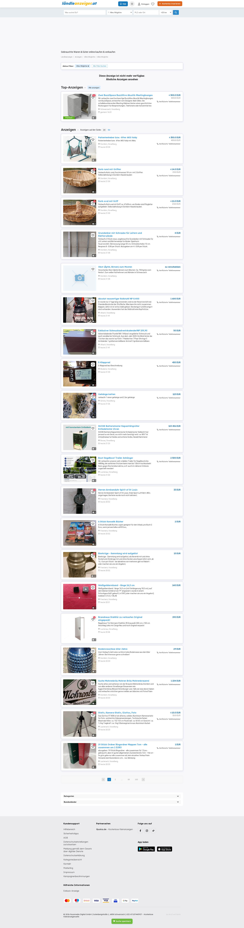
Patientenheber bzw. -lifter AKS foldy (117, 137)
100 (136, 779)
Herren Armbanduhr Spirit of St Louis (117, 489)
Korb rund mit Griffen (109, 169)
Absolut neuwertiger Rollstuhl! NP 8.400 (118, 298)
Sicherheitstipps (71, 833)
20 (104, 130)
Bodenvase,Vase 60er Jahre (112, 649)
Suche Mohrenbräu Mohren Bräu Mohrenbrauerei (123, 681)
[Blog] (153, 830)
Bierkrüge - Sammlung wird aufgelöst (118, 553)
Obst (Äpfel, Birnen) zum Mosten (115, 267)
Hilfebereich (69, 829)
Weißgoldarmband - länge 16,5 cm (116, 585)
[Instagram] (146, 830)
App (124, 4)
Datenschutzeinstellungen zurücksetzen (75, 843)
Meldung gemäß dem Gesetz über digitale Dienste (77, 850)
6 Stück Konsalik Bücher (110, 521)
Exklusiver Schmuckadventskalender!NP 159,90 (122, 330)
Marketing (68, 868)
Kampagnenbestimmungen (76, 876)
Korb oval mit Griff (108, 201)
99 (129, 779)
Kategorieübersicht (72, 859)
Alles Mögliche (81, 66)
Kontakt (67, 864)
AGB (65, 837)
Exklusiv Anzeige (71, 891)
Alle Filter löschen (99, 66)
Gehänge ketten (106, 394)
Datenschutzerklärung (74, 855)
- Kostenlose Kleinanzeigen (114, 829)
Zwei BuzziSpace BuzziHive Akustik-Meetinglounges (125, 95)
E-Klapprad (104, 362)
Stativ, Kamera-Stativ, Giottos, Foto (117, 712)
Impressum (69, 872)
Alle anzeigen (94, 88)
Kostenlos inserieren (170, 4)
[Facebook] (140, 830)
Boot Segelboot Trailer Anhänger (115, 458)
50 (109, 130)
